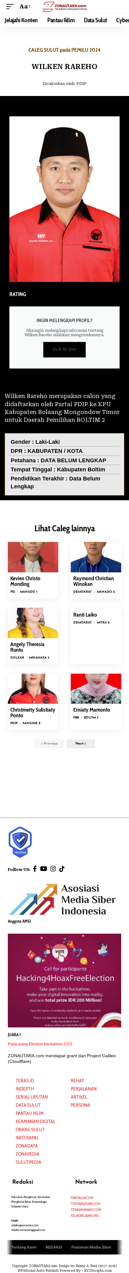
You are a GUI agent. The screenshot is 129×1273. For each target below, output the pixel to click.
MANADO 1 (28, 592)
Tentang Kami (23, 1246)
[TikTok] (62, 868)
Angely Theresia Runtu (27, 647)
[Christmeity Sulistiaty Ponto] (33, 689)
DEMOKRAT (82, 592)
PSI (12, 592)
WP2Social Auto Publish (38, 1271)
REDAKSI (54, 1246)
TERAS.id (25, 1081)
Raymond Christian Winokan (93, 581)
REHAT (77, 1081)
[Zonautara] (64, 7)
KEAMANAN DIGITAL (35, 1121)
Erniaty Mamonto (91, 709)
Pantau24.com (82, 1197)
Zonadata (27, 1146)
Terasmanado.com (86, 1209)
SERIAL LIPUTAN (32, 1097)
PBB (76, 717)
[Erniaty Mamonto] (96, 689)
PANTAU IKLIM (30, 1113)
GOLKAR (17, 658)
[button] (11, 6)
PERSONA (80, 1105)
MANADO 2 (106, 592)
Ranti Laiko (85, 614)
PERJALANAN (84, 1089)
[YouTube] (44, 868)
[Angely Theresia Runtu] (33, 623)
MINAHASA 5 (39, 658)
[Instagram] (53, 868)
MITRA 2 (103, 622)
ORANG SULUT (30, 1129)
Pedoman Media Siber (91, 1246)
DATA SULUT (28, 1105)
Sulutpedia (28, 1162)
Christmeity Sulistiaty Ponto (32, 712)
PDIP (81, 84)
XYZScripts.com (98, 1271)
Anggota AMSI (19, 921)
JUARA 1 (14, 1034)
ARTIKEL (79, 1097)
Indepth (25, 1089)
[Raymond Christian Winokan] (96, 557)
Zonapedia (27, 1154)
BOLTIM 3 (91, 717)
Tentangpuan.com (86, 1203)
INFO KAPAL (27, 1138)
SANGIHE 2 (31, 723)
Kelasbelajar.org (85, 1215)
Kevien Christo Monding (25, 581)
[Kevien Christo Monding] (33, 557)
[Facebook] (35, 868)
